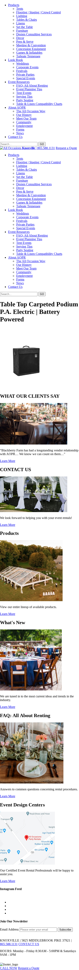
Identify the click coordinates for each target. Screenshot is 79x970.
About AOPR (17, 107)
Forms (20, 129)
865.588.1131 (9, 944)
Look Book (15, 60)
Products (13, 5)
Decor (20, 38)
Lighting (21, 16)
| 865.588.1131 (38, 148)
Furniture (22, 30)
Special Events (25, 78)
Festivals (21, 71)
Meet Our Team (26, 118)
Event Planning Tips (29, 89)
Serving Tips (24, 96)
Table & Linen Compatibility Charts (39, 104)
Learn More (7, 461)
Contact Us (15, 137)
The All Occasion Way (30, 111)
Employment (24, 126)
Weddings (22, 63)
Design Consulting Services (34, 34)
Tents (19, 8)
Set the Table (24, 27)
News (20, 133)
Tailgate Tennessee (28, 56)
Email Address (9, 929)
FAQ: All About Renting (32, 85)
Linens (20, 23)
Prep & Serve (24, 41)
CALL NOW (8, 968)
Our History (24, 115)
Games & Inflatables (29, 52)
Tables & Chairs (26, 19)
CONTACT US (28, 944)
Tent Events (23, 93)
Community (23, 122)
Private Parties (25, 74)
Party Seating (24, 100)
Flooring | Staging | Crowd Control (38, 12)
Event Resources (19, 82)
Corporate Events (27, 67)
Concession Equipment (31, 49)
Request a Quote (66, 148)
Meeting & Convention (31, 45)
